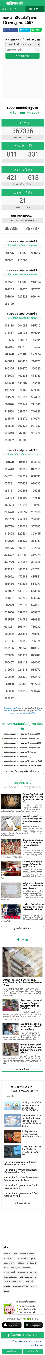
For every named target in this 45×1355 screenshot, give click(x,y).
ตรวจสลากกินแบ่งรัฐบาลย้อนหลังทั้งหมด (22, 771)
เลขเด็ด (6, 1291)
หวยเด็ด (7, 1286)
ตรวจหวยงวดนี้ (9, 1272)
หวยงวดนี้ (29, 1282)
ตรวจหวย (7, 1254)
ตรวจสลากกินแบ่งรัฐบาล (26, 1258)
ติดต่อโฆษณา (12, 1351)
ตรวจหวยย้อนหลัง (10, 1277)
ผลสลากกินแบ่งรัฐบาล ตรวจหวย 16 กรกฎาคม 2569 (22, 743)
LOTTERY (10, 8)
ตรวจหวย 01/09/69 (20, 1286)
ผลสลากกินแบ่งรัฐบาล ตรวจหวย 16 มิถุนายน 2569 (22, 752)
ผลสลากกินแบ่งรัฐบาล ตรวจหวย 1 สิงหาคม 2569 (21, 738)
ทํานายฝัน (26, 1268)
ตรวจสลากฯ (23, 55)
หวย (15, 1254)
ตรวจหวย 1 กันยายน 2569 (27, 1272)
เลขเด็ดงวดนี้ (31, 1263)
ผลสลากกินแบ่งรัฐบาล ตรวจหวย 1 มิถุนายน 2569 (22, 757)
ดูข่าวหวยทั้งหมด (22, 1069)
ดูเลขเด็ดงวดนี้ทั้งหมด (22, 928)
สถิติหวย (21, 1263)
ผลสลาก (34, 1286)
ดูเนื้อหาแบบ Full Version (23, 1335)
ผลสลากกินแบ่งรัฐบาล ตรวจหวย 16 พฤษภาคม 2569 (23, 761)
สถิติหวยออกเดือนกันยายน (13, 1282)
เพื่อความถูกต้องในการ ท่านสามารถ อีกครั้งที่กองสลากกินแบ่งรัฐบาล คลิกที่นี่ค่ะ (22, 710)
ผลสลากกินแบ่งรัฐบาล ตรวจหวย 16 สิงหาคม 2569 (22, 734)
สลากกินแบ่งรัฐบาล (27, 1254)
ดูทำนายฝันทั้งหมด (22, 1203)
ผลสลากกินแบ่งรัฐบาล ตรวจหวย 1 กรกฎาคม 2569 (22, 747)
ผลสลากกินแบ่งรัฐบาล (12, 1268)
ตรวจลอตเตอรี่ (9, 1258)
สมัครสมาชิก (33, 1351)
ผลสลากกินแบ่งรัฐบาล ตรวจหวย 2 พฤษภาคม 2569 (22, 766)
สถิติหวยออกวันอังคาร (28, 1277)
